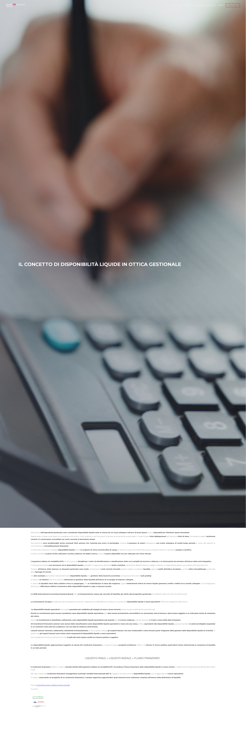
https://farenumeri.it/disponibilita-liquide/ (53, 685)
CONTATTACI (233, 5)
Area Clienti (210, 5)
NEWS (220, 5)
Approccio (198, 5)
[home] (15, 5)
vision (180, 5)
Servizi (188, 5)
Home (172, 5)
